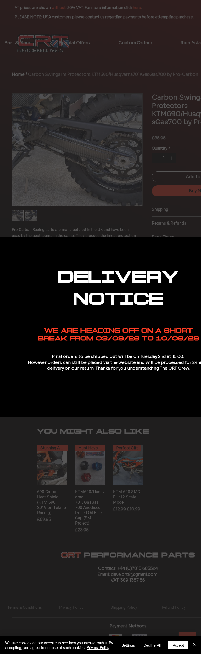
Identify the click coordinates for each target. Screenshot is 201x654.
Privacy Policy (98, 647)
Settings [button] (128, 645)
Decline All (152, 645)
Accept (178, 645)
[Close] (195, 645)
